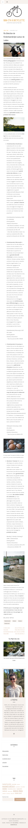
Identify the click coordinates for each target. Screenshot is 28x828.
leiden (14, 620)
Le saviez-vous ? (6, 758)
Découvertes (5, 751)
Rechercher (5, 797)
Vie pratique (5, 766)
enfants (18, 784)
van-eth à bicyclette (14, 20)
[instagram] (14, 734)
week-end (7, 623)
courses (14, 784)
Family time (6, 30)
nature (20, 620)
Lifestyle (4, 762)
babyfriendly (7, 620)
